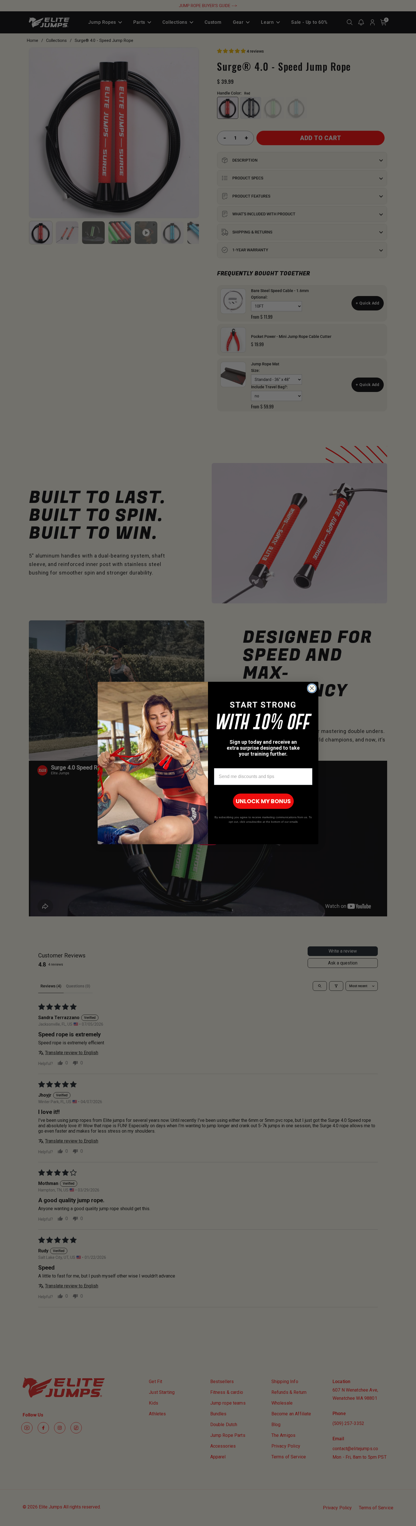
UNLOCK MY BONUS (263, 801)
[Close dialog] (312, 688)
